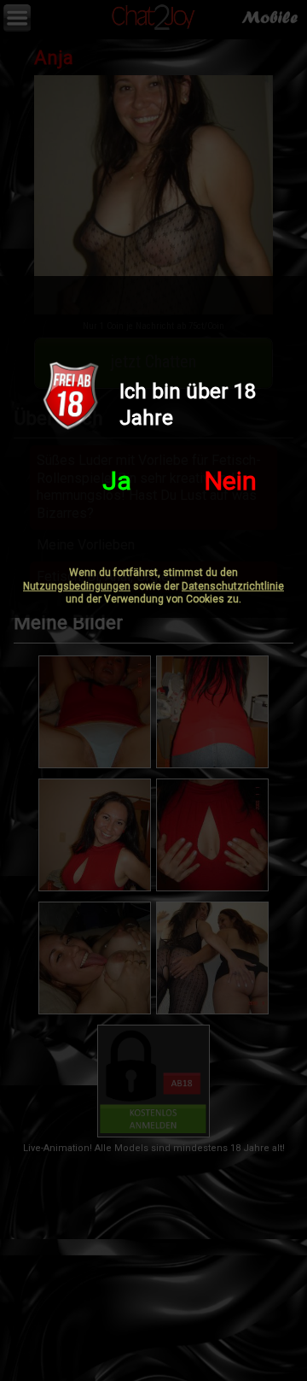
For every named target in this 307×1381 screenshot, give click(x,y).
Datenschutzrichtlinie (233, 586)
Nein (231, 481)
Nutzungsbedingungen (76, 586)
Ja (116, 481)
